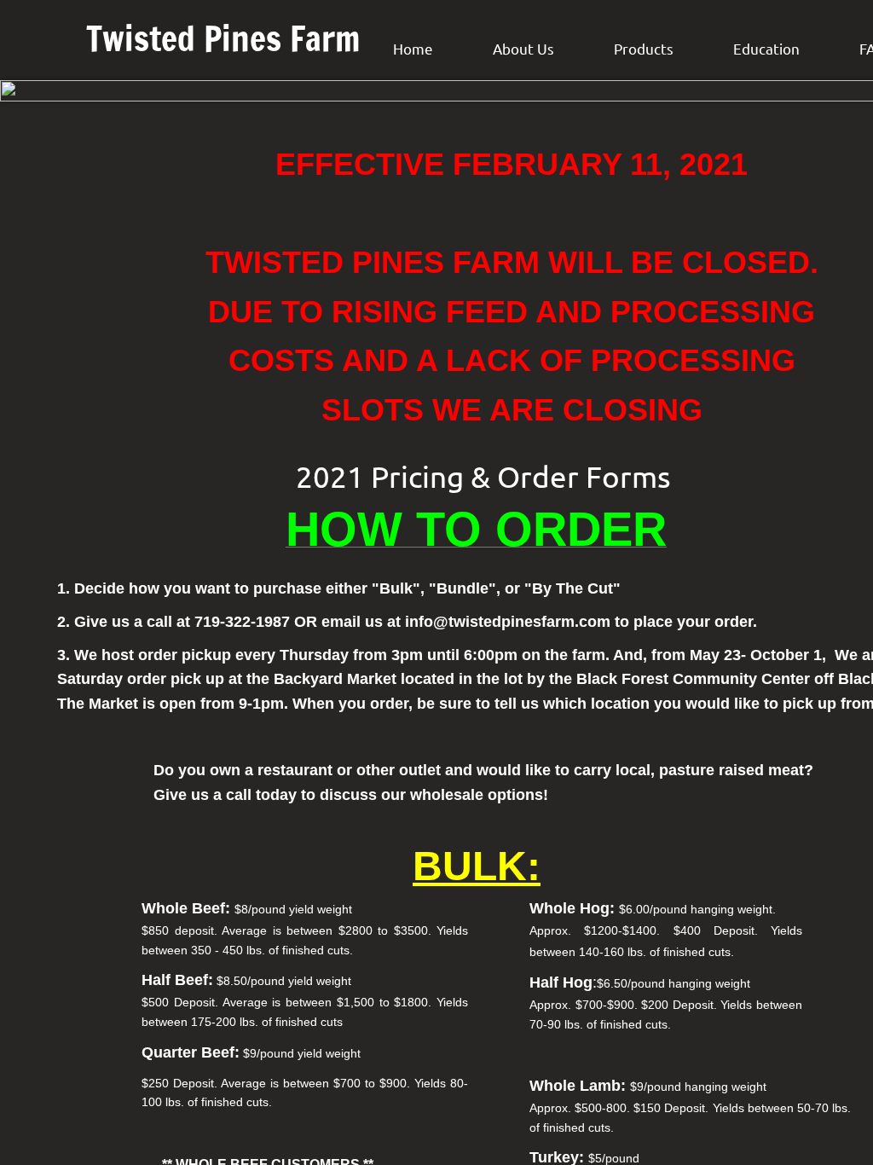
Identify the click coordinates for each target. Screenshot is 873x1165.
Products (644, 48)
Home (413, 48)
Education (766, 48)
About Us (523, 48)
